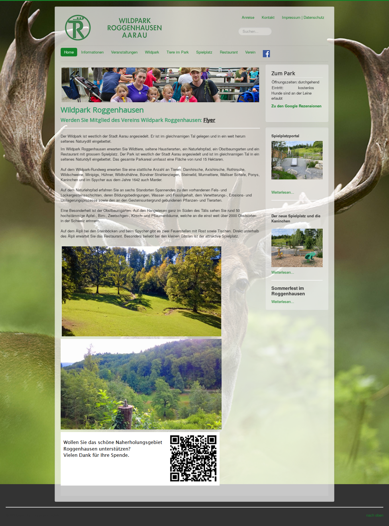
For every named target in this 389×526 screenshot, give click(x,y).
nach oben (374, 515)
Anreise (248, 17)
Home (69, 52)
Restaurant (229, 52)
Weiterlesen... (282, 192)
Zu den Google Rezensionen (296, 106)
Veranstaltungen (124, 52)
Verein (250, 52)
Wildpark (152, 52)
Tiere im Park (178, 52)
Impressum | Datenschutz (303, 17)
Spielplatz (204, 52)
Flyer (209, 119)
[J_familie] (160, 84)
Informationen (92, 52)
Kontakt (268, 17)
